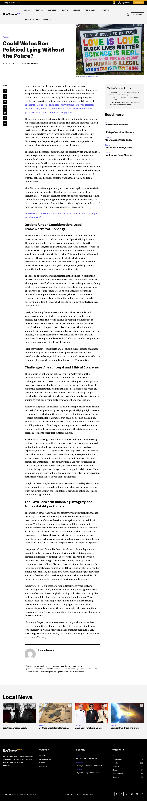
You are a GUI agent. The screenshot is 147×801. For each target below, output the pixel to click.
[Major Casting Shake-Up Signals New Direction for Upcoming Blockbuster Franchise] (91, 713)
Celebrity (108, 137)
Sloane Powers (31, 63)
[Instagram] (122, 794)
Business (108, 130)
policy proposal (68, 669)
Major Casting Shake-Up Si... (118, 140)
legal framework (53, 669)
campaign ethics (40, 666)
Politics (6, 37)
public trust (63, 671)
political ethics (31, 671)
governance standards (34, 669)
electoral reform (76, 666)
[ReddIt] (5, 118)
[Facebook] (5, 91)
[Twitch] (132, 794)
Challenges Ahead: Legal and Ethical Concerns (124, 98)
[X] (5, 96)
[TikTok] (127, 794)
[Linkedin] (5, 112)
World (107, 122)
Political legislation (48, 671)
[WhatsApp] (5, 107)
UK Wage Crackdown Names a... (120, 132)
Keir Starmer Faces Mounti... (118, 155)
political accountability (87, 669)
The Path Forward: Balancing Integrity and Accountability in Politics (124, 103)
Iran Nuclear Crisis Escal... (117, 125)
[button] (127, 14)
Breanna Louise (86, 76)
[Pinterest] (5, 102)
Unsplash (96, 76)
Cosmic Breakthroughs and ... (119, 148)
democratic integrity (58, 666)
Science (108, 145)
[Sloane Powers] (30, 654)
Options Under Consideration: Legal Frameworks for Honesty (124, 93)
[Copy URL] (5, 123)
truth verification (77, 671)
